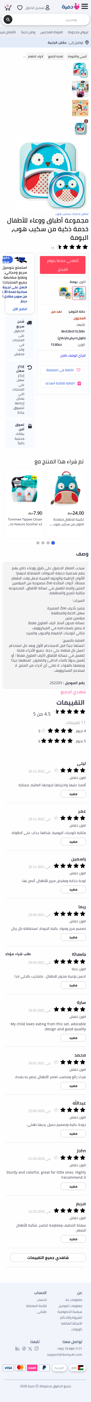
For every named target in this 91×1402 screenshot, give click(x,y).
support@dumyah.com (64, 1354)
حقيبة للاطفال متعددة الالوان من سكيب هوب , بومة (68, 522)
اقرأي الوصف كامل (73, 355)
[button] (53, 543)
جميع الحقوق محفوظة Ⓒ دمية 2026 (45, 1386)
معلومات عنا (73, 1299)
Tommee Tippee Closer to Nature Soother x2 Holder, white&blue (25, 522)
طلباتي (42, 1311)
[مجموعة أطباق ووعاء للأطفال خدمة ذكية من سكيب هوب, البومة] (51, 174)
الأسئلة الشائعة (71, 1323)
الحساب (42, 1299)
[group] (80, 69)
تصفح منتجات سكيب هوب (71, 214)
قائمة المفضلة (36, 1305)
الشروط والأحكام (71, 1317)
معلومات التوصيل (70, 1305)
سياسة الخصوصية (70, 1311)
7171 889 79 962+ (69, 1348)
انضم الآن (20, 308)
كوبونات (76, 1329)
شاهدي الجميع (73, 692)
